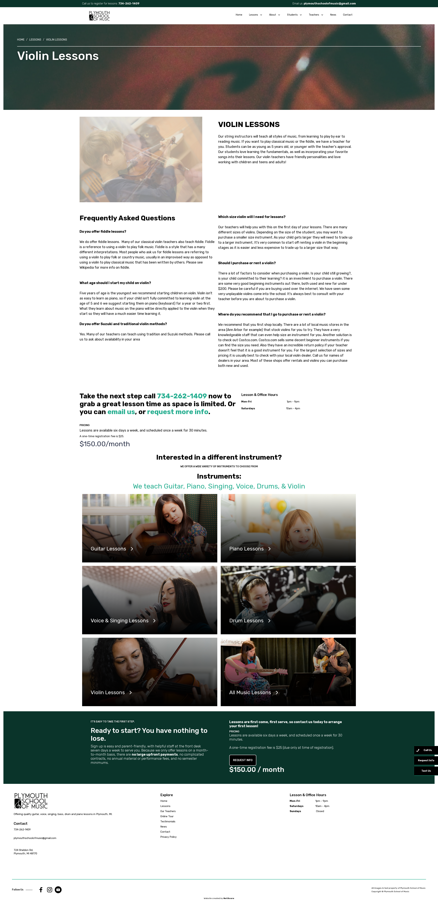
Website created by (219, 898)
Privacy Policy (168, 836)
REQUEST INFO (243, 760)
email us (121, 412)
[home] (99, 16)
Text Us (426, 770)
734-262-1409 (22, 829)
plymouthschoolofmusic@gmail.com (330, 3)
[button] (256, 15)
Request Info (426, 760)
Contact (347, 14)
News (333, 14)
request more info (177, 412)
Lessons (35, 39)
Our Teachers (168, 811)
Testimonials (167, 821)
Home (239, 14)
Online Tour (166, 816)
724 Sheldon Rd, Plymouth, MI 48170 (25, 852)
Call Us (428, 750)
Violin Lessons (56, 39)
